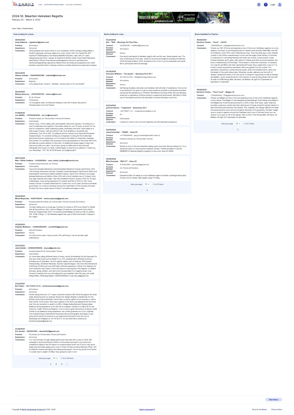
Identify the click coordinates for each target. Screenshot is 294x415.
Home (40, 4)
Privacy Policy (276, 409)
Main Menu (273, 399)
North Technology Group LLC (34, 409)
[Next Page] (67, 364)
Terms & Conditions (259, 409)
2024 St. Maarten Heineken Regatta (54, 4)
